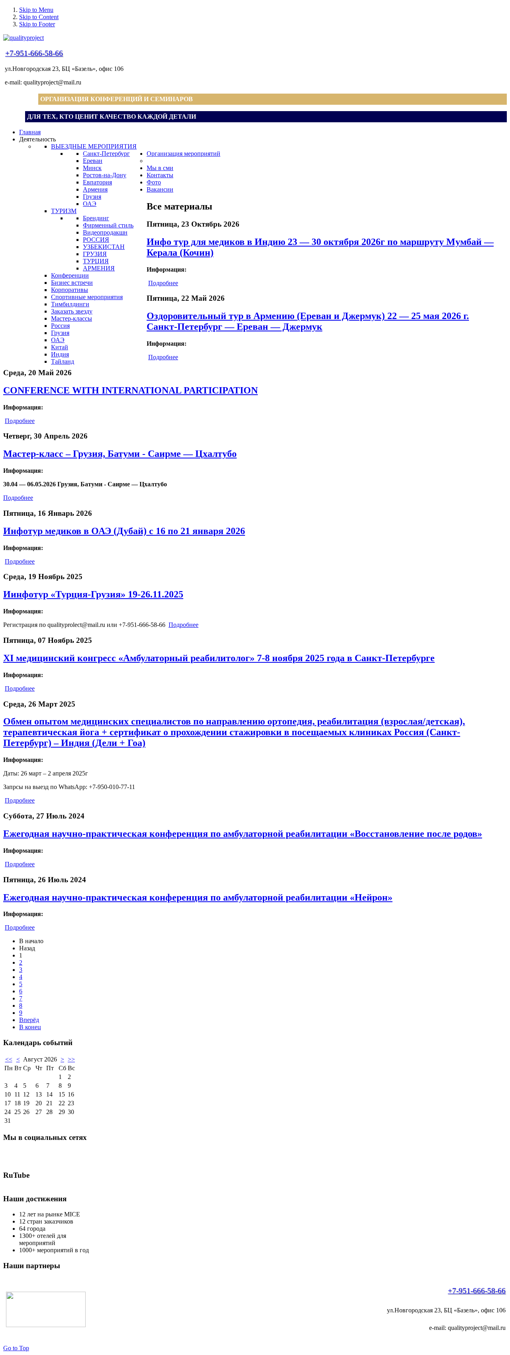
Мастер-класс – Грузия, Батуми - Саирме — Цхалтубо (120, 453)
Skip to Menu (36, 9)
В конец (30, 1027)
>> (71, 1059)
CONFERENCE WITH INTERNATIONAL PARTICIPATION (130, 390)
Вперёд (29, 1019)
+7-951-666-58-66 (34, 53)
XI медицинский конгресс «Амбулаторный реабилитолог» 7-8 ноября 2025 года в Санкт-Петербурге (219, 658)
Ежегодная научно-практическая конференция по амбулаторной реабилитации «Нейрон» (197, 897)
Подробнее (163, 283)
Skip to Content (39, 17)
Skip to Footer (37, 24)
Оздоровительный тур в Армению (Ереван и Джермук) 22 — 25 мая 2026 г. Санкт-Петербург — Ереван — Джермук (308, 321)
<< (8, 1059)
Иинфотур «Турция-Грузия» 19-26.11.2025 (93, 594)
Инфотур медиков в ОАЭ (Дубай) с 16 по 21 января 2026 (124, 531)
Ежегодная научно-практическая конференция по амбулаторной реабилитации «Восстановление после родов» (242, 833)
